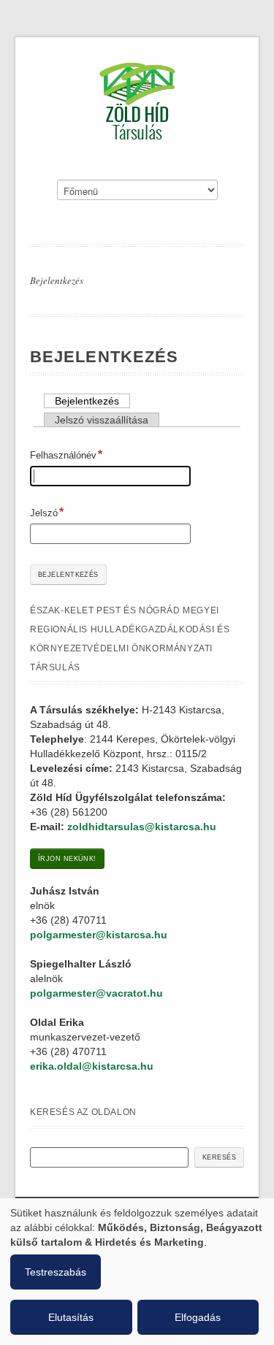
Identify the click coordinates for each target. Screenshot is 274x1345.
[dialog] (137, 1271)
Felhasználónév (63, 455)
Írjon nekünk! (67, 858)
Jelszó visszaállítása (101, 420)
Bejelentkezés (56, 280)
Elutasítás (71, 1317)
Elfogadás (198, 1317)
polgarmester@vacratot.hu (96, 993)
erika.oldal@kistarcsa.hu (91, 1066)
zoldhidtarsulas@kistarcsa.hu (141, 826)
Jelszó (44, 512)
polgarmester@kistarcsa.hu (98, 934)
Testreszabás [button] (55, 1272)
